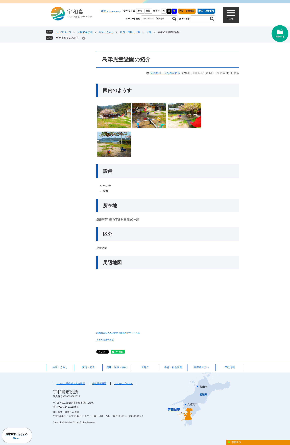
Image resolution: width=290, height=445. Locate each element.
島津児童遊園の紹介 (67, 38)
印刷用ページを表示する (165, 73)
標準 (148, 11)
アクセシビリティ (123, 383)
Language (115, 11)
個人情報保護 (99, 383)
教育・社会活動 (173, 367)
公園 (148, 32)
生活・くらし (106, 32)
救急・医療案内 (206, 11)
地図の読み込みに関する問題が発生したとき (118, 333)
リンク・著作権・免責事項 (71, 383)
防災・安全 (88, 367)
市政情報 (230, 367)
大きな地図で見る (105, 340)
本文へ (104, 11)
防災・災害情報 (186, 11)
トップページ (63, 32)
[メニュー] (231, 15)
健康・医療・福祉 (117, 367)
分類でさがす (84, 32)
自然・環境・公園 (130, 32)
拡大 (140, 11)
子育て (145, 367)
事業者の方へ (201, 367)
